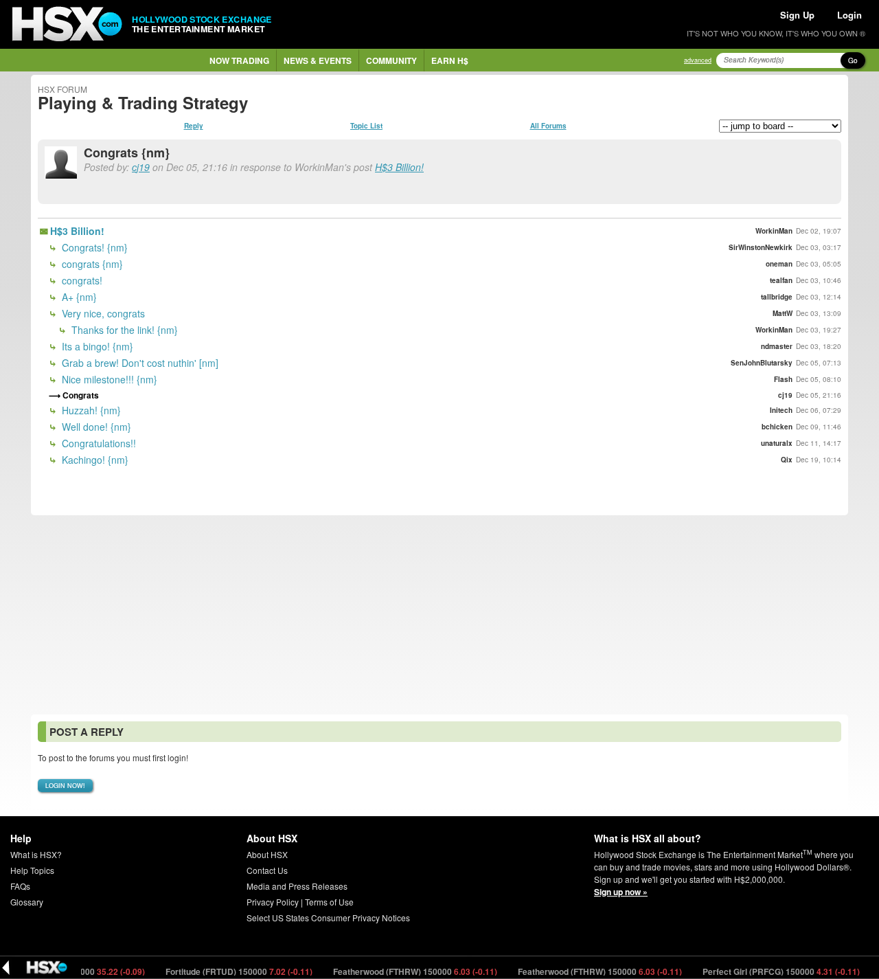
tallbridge (776, 297)
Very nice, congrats (102, 313)
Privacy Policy (273, 902)
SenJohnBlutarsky (761, 363)
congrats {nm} (91, 264)
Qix (786, 459)
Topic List (366, 125)
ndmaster (776, 346)
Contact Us (267, 870)
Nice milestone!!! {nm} (108, 379)
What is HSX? (36, 854)
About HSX (267, 854)
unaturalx (776, 443)
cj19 (141, 167)
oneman (779, 264)
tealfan (781, 280)
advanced (697, 60)
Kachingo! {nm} (93, 459)
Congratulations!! (97, 443)
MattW (782, 313)
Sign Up (797, 14)
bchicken (777, 426)
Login (849, 14)
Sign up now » (621, 892)
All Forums (548, 125)
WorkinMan (773, 231)
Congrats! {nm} (93, 247)
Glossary (26, 902)
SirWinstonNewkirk (760, 247)
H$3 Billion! (399, 167)
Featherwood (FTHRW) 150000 (401, 971)
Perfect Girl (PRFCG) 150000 (767, 971)
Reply (193, 125)
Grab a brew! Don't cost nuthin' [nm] (138, 363)
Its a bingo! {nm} (96, 346)
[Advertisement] (439, 615)
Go (853, 60)
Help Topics (32, 870)
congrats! (80, 280)
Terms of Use (329, 902)
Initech (781, 410)
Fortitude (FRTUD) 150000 (224, 971)
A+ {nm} (78, 297)
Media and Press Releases (297, 886)
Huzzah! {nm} (90, 410)
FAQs (20, 886)
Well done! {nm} (95, 427)
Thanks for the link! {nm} (123, 330)
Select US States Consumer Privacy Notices (328, 917)
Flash (783, 379)
